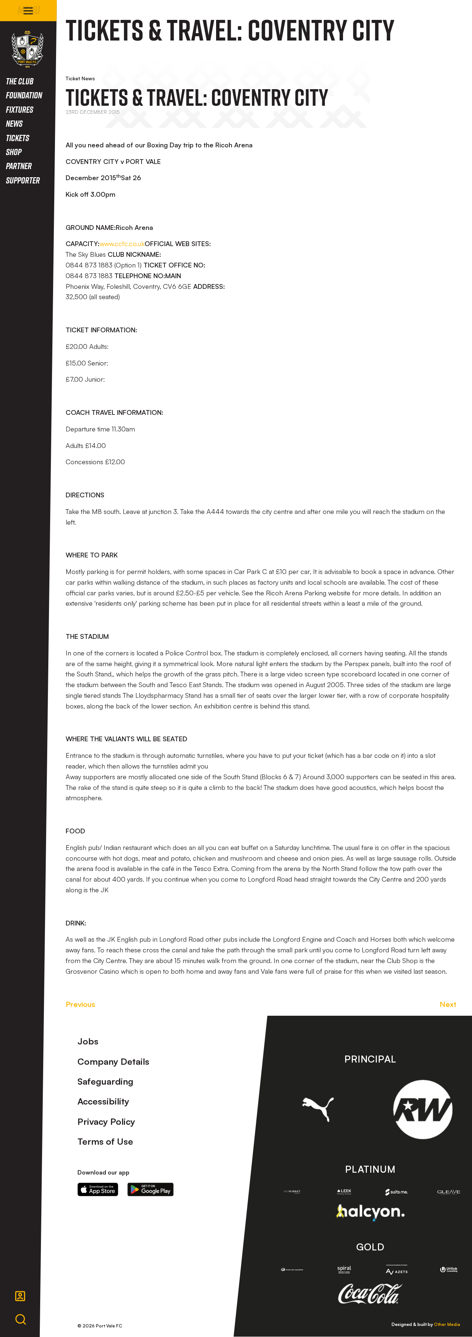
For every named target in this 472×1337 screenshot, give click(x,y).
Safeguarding (105, 1081)
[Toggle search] (20, 1319)
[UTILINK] (448, 1269)
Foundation (24, 95)
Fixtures (19, 109)
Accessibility (103, 1101)
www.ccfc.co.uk (122, 243)
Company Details (113, 1061)
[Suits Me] (396, 1192)
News (14, 123)
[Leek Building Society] (344, 1192)
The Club (20, 81)
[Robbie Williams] (423, 1109)
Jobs (87, 1041)
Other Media (447, 1324)
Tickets (17, 137)
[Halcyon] (370, 1212)
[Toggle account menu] (20, 1296)
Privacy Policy (106, 1121)
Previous (80, 1004)
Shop (13, 151)
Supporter (23, 180)
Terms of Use (105, 1141)
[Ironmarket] (292, 1192)
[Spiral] (344, 1269)
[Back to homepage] (27, 49)
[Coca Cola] (370, 1294)
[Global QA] (292, 1269)
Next (448, 1004)
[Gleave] (448, 1192)
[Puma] (318, 1110)
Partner (19, 165)
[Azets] (396, 1269)
